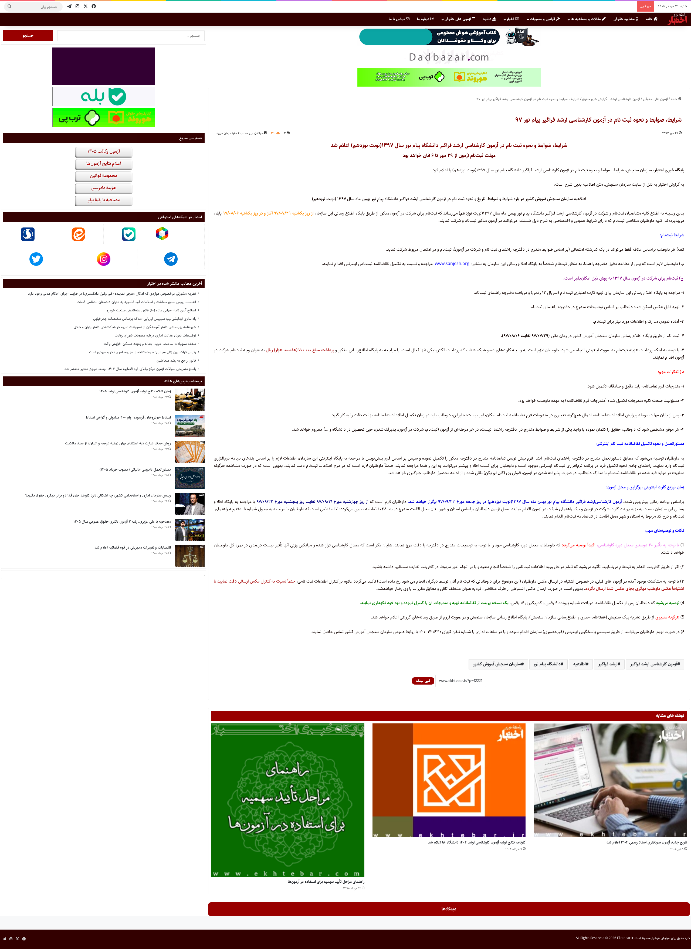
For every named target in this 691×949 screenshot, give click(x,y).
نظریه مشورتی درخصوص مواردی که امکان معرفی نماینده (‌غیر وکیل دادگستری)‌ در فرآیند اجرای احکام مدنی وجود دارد (112, 294)
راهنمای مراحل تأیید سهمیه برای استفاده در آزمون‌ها (326, 882)
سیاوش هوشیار (660, 938)
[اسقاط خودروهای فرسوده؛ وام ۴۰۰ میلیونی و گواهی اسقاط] (190, 426)
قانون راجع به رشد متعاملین (176, 360)
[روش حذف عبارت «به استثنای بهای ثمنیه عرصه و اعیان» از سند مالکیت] (190, 452)
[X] (86, 6)
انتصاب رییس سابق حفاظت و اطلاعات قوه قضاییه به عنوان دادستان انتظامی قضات (136, 302)
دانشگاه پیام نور (547, 664)
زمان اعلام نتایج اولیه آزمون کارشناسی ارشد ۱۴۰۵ (135, 391)
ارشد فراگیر (608, 664)
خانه (649, 19)
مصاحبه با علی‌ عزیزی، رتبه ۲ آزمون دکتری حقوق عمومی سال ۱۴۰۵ (122, 522)
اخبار (511, 19)
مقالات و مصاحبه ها (586, 19)
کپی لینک (423, 681)
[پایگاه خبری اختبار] (677, 19)
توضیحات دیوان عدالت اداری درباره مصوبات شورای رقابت (155, 335)
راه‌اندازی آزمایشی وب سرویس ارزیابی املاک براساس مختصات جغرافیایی (144, 319)
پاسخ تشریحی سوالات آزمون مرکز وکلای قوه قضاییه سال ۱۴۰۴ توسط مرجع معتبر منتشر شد (130, 369)
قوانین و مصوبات (543, 19)
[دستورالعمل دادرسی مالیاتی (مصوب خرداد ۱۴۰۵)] (190, 478)
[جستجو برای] (9, 7)
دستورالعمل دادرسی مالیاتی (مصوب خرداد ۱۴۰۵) (135, 469)
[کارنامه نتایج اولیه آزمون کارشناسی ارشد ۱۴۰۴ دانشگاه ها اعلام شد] (449, 780)
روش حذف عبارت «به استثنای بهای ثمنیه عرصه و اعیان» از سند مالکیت (118, 443)
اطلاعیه (579, 664)
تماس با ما (397, 19)
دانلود (487, 19)
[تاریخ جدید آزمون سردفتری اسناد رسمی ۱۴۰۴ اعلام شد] (610, 780)
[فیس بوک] (94, 6)
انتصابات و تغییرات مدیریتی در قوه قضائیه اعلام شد (132, 547)
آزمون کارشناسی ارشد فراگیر (653, 664)
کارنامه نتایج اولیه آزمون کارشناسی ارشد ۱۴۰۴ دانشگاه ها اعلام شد (477, 842)
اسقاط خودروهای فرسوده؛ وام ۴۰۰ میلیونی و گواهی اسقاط (128, 417)
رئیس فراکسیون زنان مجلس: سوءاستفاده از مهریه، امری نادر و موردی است (142, 352)
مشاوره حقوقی (625, 19)
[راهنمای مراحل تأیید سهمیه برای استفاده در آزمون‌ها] (287, 800)
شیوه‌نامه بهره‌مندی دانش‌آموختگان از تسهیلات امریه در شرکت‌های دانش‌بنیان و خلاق (135, 327)
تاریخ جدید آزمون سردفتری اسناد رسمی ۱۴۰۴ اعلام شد (647, 842)
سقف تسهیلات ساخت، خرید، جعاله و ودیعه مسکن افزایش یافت (149, 344)
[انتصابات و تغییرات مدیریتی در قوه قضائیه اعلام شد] (190, 556)
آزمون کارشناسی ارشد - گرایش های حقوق (611, 99)
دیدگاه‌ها (449, 909)
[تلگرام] (69, 6)
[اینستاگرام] (77, 6)
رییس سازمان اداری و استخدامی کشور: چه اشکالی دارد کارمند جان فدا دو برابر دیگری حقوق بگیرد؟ (98, 495)
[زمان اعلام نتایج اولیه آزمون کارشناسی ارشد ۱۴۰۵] (190, 400)
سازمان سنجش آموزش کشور (497, 664)
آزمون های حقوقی (458, 19)
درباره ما (423, 19)
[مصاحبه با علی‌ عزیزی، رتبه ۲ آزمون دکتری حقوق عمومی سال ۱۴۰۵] (190, 530)
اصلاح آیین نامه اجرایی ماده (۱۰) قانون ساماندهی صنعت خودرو (151, 310)
